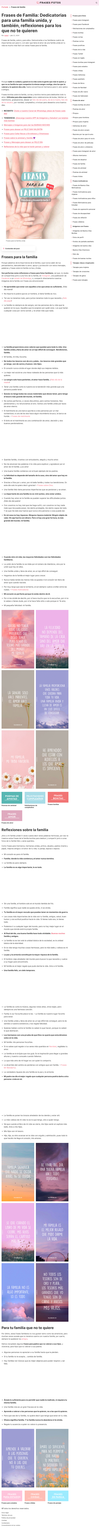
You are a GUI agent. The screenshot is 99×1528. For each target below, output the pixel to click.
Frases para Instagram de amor (84, 151)
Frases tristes (78, 176)
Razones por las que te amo (83, 134)
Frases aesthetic (79, 79)
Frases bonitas (78, 33)
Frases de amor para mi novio (84, 138)
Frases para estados (80, 66)
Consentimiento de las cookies (11, 1525)
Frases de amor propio (81, 130)
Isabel (6, 35)
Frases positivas (79, 45)
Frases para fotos (79, 16)
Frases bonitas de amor (81, 105)
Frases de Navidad (79, 87)
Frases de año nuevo (80, 92)
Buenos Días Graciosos (81, 250)
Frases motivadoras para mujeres (81, 193)
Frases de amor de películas (83, 143)
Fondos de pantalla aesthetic (83, 241)
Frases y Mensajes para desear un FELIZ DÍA (23, 142)
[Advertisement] (35, 63)
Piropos (75, 113)
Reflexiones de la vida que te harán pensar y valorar (26, 147)
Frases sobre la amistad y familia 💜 (19, 138)
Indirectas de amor (80, 126)
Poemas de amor (79, 109)
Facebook (6, 278)
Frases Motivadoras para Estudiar (81, 204)
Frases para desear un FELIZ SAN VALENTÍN (23, 129)
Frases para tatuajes (80, 280)
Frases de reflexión (80, 218)
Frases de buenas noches (82, 258)
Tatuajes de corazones (81, 271)
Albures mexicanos (80, 155)
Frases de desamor (80, 160)
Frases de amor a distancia (83, 147)
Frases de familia (79, 164)
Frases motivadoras (80, 181)
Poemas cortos (78, 41)
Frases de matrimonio (21, 416)
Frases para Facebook (81, 24)
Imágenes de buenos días (82, 246)
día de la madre (54, 100)
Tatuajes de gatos (79, 276)
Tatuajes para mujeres (81, 267)
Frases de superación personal (84, 209)
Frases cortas (78, 37)
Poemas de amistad (80, 172)
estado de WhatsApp (22, 278)
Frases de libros (78, 83)
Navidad (52, 1046)
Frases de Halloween (80, 96)
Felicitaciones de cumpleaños (83, 28)
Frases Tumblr (78, 54)
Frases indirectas (79, 75)
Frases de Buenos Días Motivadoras (80, 186)
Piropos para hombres (81, 117)
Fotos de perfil (78, 237)
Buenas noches (58, 933)
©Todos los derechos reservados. (15, 1508)
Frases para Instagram (81, 20)
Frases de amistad (79, 168)
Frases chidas (78, 71)
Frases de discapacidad (81, 213)
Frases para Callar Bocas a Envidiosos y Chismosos (26, 134)
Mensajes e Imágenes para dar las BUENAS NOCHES (27, 125)
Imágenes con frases (81, 226)
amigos (25, 1339)
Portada (5, 7)
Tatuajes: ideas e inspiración (83, 263)
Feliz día (76, 254)
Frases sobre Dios (45, 485)
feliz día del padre (39, 100)
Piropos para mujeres (80, 122)
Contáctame (5, 1523)
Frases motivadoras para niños (84, 198)
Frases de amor (78, 100)
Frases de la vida (79, 50)
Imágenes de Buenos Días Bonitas (82, 232)
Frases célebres (78, 222)
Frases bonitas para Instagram (84, 62)
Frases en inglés (78, 58)
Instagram (46, 276)
